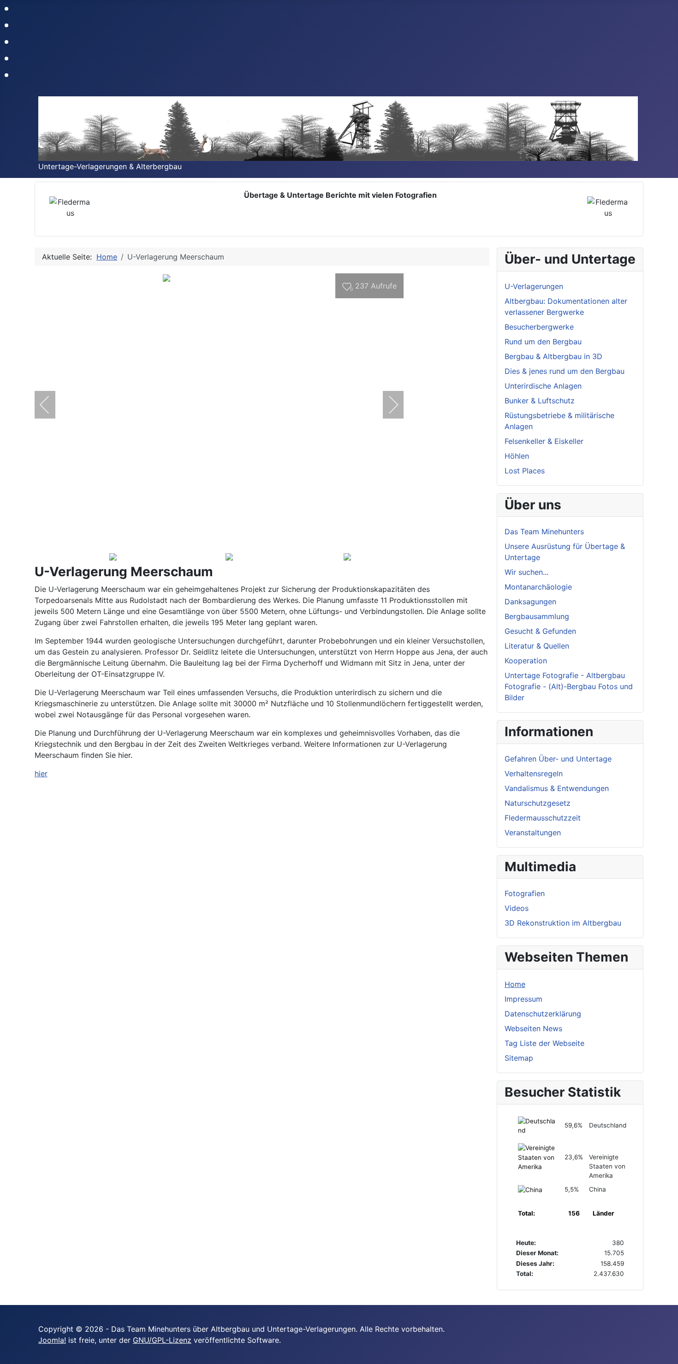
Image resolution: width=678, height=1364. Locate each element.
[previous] (51, 404)
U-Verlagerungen (534, 286)
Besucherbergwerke (539, 326)
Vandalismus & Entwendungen (557, 788)
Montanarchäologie (538, 586)
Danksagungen (530, 601)
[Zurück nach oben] (666, 1352)
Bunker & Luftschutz (540, 400)
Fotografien (525, 893)
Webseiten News (533, 1028)
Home (515, 984)
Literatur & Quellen (537, 645)
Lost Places (525, 470)
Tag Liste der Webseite (544, 1043)
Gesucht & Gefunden (540, 631)
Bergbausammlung (537, 616)
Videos (517, 908)
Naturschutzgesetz (538, 803)
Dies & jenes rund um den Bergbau (564, 371)
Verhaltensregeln (534, 773)
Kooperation (526, 660)
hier (41, 773)
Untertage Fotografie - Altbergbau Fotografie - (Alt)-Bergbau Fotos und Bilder (569, 686)
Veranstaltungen (533, 832)
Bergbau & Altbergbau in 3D (553, 356)
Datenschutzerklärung (543, 1013)
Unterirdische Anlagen (543, 385)
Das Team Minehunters (544, 531)
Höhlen (517, 456)
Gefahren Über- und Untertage (558, 758)
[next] (387, 404)
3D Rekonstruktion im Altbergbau (563, 922)
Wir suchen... (526, 572)
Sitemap (519, 1058)
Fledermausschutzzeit (543, 817)
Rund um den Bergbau (543, 341)
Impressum (523, 999)
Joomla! (52, 1340)
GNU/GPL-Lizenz (162, 1340)
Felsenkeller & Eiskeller (544, 441)
